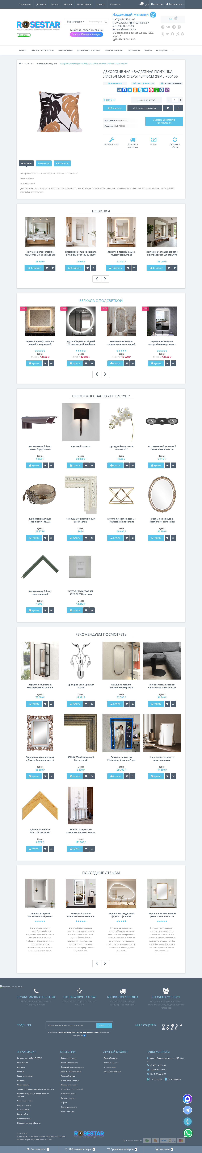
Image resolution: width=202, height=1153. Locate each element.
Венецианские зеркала (71, 1071)
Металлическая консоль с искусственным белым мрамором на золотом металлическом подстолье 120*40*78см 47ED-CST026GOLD (121, 520)
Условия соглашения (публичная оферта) (35, 1089)
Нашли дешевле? (146, 100)
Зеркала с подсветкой (42, 50)
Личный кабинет (111, 1058)
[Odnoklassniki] (162, 34)
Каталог (23, 50)
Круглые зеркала (68, 1098)
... (173, 50)
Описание (26, 163)
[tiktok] (177, 34)
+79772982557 (140, 22)
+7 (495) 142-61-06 (124, 19)
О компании (25, 4)
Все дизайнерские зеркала (72, 1067)
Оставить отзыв (172, 83)
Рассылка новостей (112, 1071)
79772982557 (122, 22)
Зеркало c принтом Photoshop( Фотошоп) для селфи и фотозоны (121, 759)
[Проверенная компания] (12, 986)
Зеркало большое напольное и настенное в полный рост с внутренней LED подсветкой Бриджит (80, 915)
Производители (24, 1118)
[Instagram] (162, 27)
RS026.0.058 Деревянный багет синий (81, 758)
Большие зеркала (68, 1058)
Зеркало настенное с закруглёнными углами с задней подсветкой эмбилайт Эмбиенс (162, 343)
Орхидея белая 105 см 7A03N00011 (121, 448)
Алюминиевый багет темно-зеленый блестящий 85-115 (40, 593)
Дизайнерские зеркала (89, 50)
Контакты (115, 4)
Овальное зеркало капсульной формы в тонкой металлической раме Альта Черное (121, 686)
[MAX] (187, 1099)
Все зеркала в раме (69, 1085)
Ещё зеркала (134, 50)
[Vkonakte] (168, 27)
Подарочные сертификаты (29, 1123)
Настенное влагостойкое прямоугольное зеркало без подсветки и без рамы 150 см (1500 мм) (40, 253)
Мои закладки (110, 1067)
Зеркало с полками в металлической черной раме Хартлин (40, 686)
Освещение (162, 50)
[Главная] (20, 63)
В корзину (35, 268)
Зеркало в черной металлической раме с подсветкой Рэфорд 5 (40, 915)
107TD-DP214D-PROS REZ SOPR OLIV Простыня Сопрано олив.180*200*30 (80, 593)
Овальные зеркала (69, 1107)
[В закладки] (47, 268)
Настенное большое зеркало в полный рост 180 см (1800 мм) (80, 253)
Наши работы (84, 4)
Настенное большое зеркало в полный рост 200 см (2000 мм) (162, 253)
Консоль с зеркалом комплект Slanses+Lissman (80, 831)
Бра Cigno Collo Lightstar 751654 (81, 686)
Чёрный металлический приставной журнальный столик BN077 (162, 686)
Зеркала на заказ (68, 1093)
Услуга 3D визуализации (86, 34)
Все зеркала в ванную (70, 1080)
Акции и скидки (67, 1111)
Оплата (55, 4)
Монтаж (68, 4)
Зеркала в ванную (114, 50)
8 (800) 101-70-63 (124, 26)
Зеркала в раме (65, 50)
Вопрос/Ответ (23, 1109)
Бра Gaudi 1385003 (80, 446)
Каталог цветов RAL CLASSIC (29, 1058)
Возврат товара (24, 1105)
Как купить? (62, 163)
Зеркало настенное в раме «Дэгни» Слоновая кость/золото (40, 759)
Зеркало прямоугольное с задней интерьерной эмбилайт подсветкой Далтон (40, 343)
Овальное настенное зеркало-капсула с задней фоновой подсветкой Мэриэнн (121, 343)
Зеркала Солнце (68, 1076)
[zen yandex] (172, 34)
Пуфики (64, 1102)
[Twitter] (167, 34)
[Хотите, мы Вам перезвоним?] (187, 1121)
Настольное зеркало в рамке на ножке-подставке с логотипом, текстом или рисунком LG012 (162, 759)
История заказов (111, 1062)
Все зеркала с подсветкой (72, 1089)
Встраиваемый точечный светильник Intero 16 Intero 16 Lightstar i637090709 (162, 448)
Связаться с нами (25, 1101)
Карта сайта (22, 1114)
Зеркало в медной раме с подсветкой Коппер (121, 253)
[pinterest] (182, 34)
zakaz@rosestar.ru (125, 29)
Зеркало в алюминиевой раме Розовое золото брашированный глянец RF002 (162, 915)
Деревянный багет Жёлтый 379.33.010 (40, 831)
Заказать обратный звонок (87, 29)
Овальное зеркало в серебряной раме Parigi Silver (162, 520)
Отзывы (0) (43, 163)
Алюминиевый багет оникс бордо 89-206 (40, 448)
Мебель (148, 50)
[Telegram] (174, 27)
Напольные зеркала (69, 1062)
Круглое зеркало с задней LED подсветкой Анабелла (81, 343)
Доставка (41, 4)
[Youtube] (179, 27)
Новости (101, 4)
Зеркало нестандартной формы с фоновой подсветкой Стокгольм (121, 915)
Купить (35, 363)
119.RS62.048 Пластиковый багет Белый (80, 520)
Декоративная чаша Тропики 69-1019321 (40, 520)
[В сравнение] (52, 268)
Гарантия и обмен (25, 1076)
